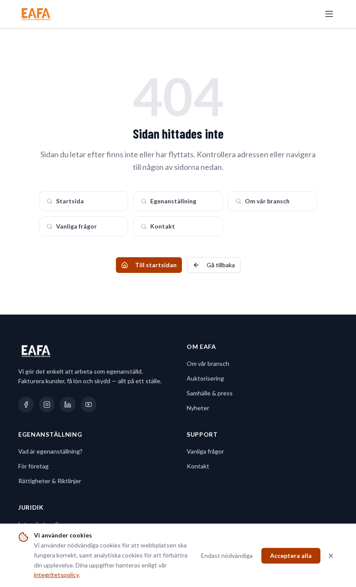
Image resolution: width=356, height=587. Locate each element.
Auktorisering (205, 378)
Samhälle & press (210, 393)
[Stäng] (331, 556)
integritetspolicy (56, 574)
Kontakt (162, 226)
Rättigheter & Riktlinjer (49, 480)
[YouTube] (88, 404)
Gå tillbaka (221, 265)
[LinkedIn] (68, 404)
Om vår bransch (267, 201)
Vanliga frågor (76, 226)
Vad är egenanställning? (50, 451)
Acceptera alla (291, 555)
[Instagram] (47, 404)
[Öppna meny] (329, 14)
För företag (33, 466)
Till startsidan (156, 265)
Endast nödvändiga (227, 555)
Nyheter (198, 407)
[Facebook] (26, 404)
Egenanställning (173, 201)
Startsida (70, 201)
